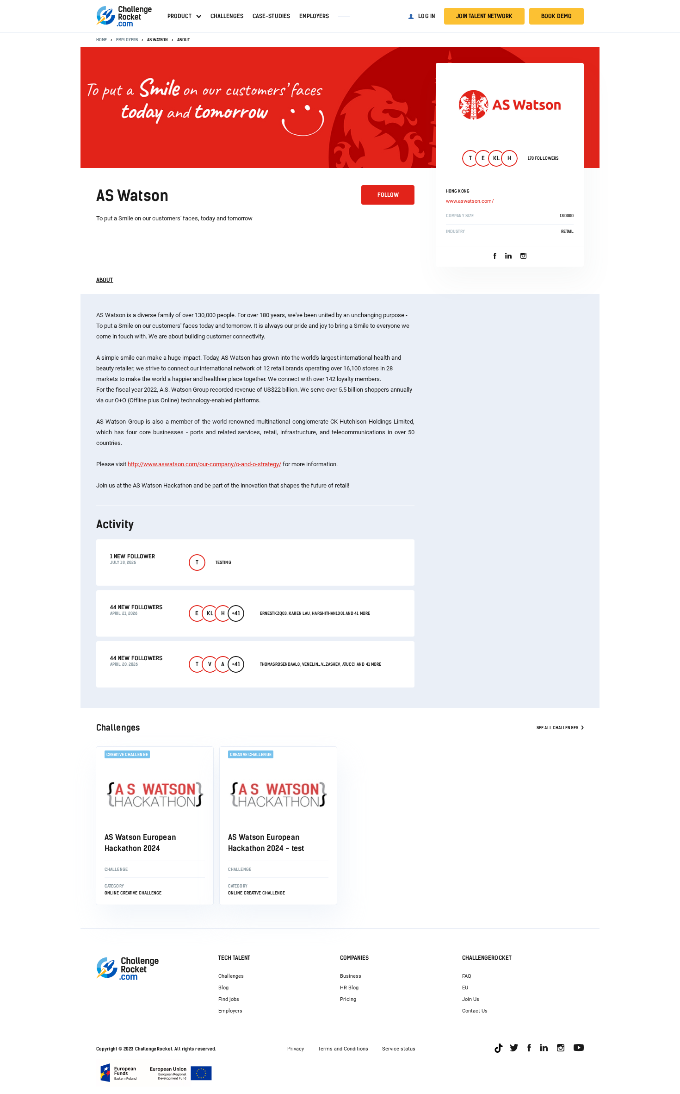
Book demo (556, 16)
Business (350, 976)
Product (179, 16)
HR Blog (349, 988)
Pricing (348, 999)
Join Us (470, 999)
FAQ (466, 976)
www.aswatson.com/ (470, 201)
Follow (388, 195)
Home (101, 39)
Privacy (295, 1049)
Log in (426, 16)
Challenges (226, 16)
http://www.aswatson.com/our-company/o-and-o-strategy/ (204, 464)
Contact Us (475, 1011)
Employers (314, 16)
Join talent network (484, 16)
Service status (398, 1049)
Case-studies (271, 16)
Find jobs (228, 999)
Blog (223, 988)
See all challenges (557, 727)
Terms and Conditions (343, 1049)
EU (465, 988)
